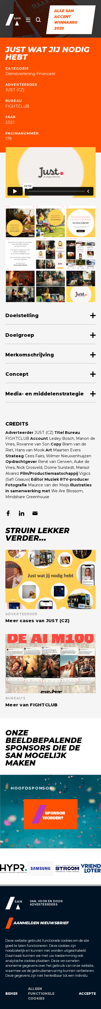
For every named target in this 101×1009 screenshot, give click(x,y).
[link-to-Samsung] (40, 872)
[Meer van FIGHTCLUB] (50, 670)
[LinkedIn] (21, 513)
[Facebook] (8, 513)
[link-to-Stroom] (67, 872)
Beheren (11, 994)
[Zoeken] (38, 19)
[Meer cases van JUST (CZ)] (50, 586)
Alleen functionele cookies (41, 993)
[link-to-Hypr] (13, 872)
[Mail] (35, 513)
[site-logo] (12, 20)
